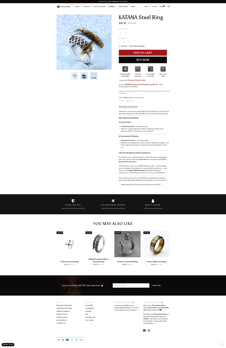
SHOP (77, 6)
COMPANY (111, 6)
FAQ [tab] (141, 106)
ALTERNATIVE (90, 308)
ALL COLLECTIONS (99, 6)
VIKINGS (88, 311)
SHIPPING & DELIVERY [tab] (128, 106)
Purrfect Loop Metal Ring (127, 262)
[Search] (169, 6)
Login (154, 6)
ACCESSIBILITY (61, 320)
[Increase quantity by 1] (129, 41)
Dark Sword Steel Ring (70, 262)
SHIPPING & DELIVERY (64, 308)
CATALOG (86, 6)
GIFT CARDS (89, 320)
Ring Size (123, 28)
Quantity (123, 38)
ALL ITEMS (89, 305)
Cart (162, 6)
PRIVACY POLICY (62, 314)
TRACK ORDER (123, 6)
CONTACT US (60, 323)
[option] (84, 42)
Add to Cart (143, 52)
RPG (86, 314)
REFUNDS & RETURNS (64, 305)
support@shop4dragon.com (138, 170)
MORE (133, 6)
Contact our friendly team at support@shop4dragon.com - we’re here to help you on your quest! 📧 (126, 308)
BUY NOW (142, 59)
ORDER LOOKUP (62, 317)
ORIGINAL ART (90, 317)
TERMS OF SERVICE (63, 311)
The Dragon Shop (72, 337)
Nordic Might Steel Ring (156, 262)
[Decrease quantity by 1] (120, 41)
